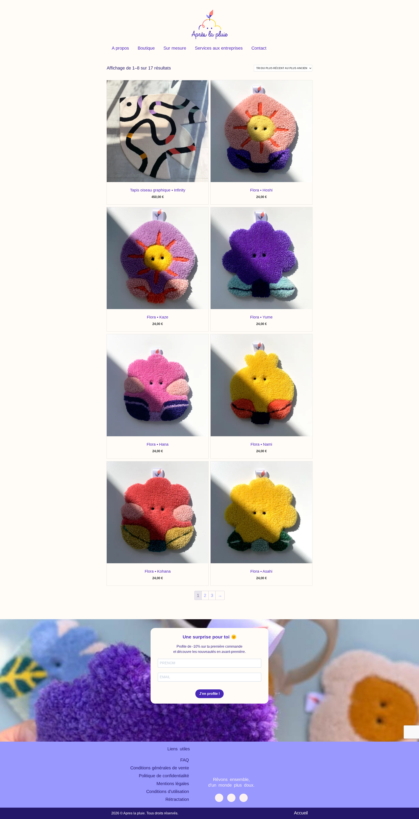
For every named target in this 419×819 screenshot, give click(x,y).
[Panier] (303, 48)
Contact (258, 48)
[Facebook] (219, 797)
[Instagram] (243, 797)
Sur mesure (174, 48)
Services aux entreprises (219, 48)
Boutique (146, 48)
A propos (120, 48)
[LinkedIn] (231, 797)
